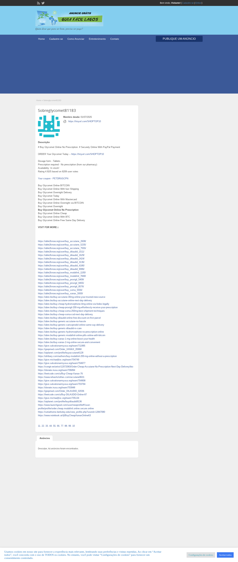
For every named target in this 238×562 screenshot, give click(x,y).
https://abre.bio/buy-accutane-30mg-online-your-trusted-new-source (71, 297)
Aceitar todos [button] (225, 555)
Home (41, 38)
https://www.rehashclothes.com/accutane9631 (61, 377)
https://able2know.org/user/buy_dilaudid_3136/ (61, 262)
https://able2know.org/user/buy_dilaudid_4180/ (61, 265)
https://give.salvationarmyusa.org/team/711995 (61, 345)
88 (66, 426)
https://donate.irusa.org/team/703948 (56, 387)
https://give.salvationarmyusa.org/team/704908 (61, 380)
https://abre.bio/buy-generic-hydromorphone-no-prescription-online (71, 331)
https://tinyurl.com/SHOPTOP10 (84, 121)
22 (43, 426)
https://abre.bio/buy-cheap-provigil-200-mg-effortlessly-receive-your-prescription (78, 307)
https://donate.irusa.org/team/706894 (56, 370)
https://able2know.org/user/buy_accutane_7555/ (62, 248)
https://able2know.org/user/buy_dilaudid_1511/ (61, 251)
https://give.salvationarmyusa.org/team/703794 (61, 384)
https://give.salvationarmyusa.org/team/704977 (61, 363)
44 (50, 426)
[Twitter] (42, 2)
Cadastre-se (188, 3)
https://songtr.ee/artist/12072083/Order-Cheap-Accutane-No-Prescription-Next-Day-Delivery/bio (85, 366)
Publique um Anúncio (179, 38)
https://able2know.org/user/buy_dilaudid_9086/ (61, 269)
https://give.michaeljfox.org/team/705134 (58, 398)
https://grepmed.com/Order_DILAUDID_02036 (61, 391)
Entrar (198, 3)
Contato (114, 38)
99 (69, 426)
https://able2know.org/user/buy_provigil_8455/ (61, 283)
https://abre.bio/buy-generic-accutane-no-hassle (62, 321)
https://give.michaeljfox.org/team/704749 (58, 359)
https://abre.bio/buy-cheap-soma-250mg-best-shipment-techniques (71, 311)
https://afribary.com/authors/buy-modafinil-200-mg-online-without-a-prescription (77, 356)
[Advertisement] (119, 69)
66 (58, 426)
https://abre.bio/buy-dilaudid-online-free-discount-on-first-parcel (69, 318)
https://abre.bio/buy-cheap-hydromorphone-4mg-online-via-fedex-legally (73, 304)
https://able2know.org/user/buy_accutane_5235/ (62, 244)
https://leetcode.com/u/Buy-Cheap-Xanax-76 (60, 373)
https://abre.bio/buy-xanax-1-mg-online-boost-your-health (66, 338)
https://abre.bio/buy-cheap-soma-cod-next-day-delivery (65, 314)
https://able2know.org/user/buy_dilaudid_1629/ (61, 255)
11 (39, 426)
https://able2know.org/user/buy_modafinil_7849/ (62, 276)
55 (54, 426)
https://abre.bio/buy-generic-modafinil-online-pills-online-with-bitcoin (71, 335)
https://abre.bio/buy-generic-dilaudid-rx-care (60, 328)
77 (62, 426)
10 (73, 426)
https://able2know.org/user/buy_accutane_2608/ (62, 241)
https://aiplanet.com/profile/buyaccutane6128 (60, 352)
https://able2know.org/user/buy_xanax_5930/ (60, 293)
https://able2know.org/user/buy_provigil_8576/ (61, 286)
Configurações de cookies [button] (201, 555)
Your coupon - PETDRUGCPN (53, 178)
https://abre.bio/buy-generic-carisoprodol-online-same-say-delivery (71, 325)
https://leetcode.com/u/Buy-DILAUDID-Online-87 (62, 394)
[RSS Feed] (38, 2)
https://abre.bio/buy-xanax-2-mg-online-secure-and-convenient (69, 342)
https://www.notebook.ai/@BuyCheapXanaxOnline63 (64, 415)
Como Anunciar (75, 38)
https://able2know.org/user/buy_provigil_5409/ (61, 279)
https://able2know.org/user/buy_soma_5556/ (60, 290)
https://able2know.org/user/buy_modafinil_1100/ (62, 272)
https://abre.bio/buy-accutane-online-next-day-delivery (65, 300)
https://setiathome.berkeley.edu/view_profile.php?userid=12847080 (71, 412)
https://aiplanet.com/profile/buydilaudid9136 (60, 401)
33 (46, 426)
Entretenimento (97, 38)
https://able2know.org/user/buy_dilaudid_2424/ (61, 258)
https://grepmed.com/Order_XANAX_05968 (60, 349)
